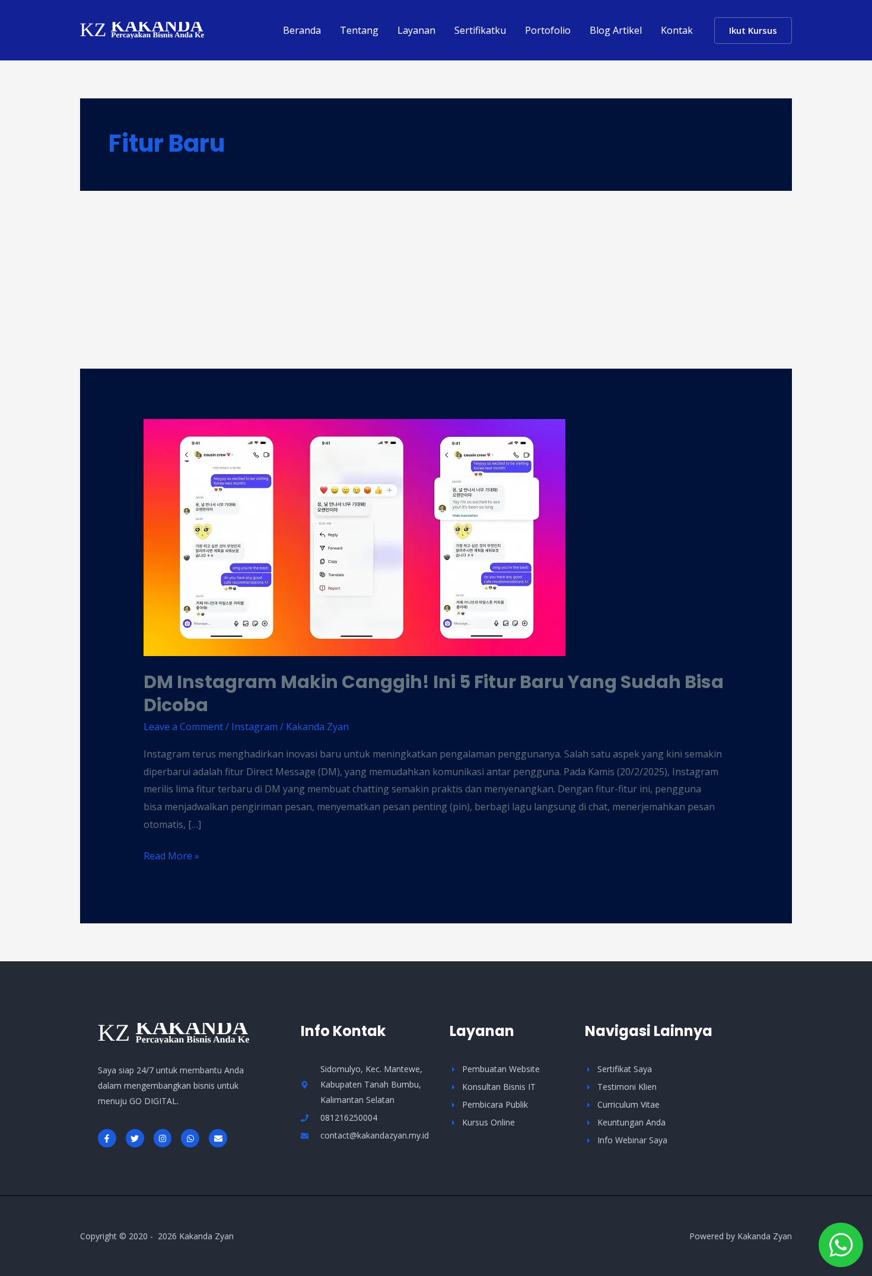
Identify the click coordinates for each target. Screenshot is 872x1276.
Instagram (254, 726)
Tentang (359, 30)
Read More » (171, 855)
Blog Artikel (616, 30)
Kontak (677, 30)
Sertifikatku (480, 30)
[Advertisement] (436, 280)
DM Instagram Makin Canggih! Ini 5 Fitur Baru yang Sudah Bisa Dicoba (434, 693)
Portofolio (548, 30)
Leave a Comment (183, 726)
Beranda (302, 30)
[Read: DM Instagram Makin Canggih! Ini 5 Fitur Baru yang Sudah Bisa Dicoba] (354, 536)
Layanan (416, 30)
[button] (753, 30)
